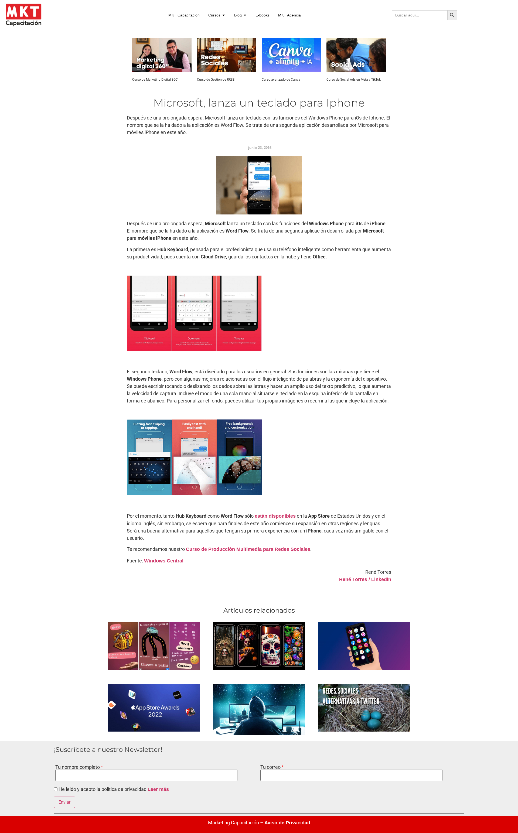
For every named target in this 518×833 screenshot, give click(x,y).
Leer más (158, 789)
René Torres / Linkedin (365, 579)
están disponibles (275, 516)
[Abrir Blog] (245, 15)
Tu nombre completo (78, 767)
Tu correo (271, 767)
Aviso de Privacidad (287, 822)
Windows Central (163, 561)
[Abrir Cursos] (224, 15)
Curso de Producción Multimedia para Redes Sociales (248, 549)
